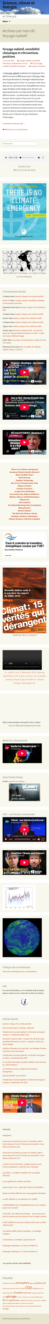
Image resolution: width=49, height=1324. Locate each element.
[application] (24, 829)
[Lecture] (6, 839)
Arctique (12, 1283)
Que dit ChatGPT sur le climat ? (14, 1075)
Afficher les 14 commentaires (16, 129)
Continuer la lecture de (14, 123)
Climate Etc (24, 499)
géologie (11, 1296)
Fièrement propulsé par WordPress (16, 1318)
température (22, 1306)
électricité (38, 1306)
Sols (17, 1306)
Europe (18, 1292)
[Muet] (39, 839)
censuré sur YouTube (16, 781)
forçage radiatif (25, 60)
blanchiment (6, 1288)
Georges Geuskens (38, 66)
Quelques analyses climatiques (24, 516)
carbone (22, 1288)
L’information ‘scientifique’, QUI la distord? (19, 1239)
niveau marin (37, 1300)
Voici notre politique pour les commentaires (20, 971)
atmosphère (22, 1282)
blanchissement (15, 1288)
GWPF (4, 1297)
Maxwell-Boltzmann (37, 1297)
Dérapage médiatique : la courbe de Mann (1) (20, 1251)
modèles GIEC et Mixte (25, 1300)
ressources (30, 1303)
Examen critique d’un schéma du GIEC (29, 296)
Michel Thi (6, 300)
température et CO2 (19, 63)
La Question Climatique (25, 491)
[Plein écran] (43, 839)
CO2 (33, 63)
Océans (5, 1303)
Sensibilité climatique (17, 66)
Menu (5, 21)
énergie (6, 1308)
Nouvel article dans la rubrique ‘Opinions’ (18, 1028)
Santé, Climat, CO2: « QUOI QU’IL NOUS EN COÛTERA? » (23, 1187)
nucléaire (43, 1300)
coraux (35, 1288)
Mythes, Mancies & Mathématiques (24, 497)
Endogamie (7, 1135)
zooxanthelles (31, 1306)
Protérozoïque (11, 1303)
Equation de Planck (8, 1293)
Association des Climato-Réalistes (24, 494)
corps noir (41, 1288)
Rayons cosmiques (21, 1303)
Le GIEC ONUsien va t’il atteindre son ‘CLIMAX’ (20, 1199)
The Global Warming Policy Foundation (24, 505)
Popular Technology (24, 480)
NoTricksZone (24, 477)
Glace (42, 1293)
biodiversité (40, 1283)
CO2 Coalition (24, 502)
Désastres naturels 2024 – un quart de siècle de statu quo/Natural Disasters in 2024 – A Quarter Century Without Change (24, 333)
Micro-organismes (11, 1300)
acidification (6, 1283)
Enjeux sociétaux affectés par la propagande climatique (24, 1193)
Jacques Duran (26, 1297)
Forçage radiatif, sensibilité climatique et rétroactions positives (21, 52)
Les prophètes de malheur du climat (17, 1181)
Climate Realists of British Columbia (24, 519)
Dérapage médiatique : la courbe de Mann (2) (20, 1245)
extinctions (27, 1293)
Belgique (31, 1283)
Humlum (19, 1297)
